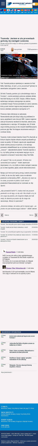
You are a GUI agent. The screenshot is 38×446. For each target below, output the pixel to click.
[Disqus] (19, 274)
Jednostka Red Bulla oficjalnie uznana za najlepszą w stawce (22, 344)
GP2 (6, 427)
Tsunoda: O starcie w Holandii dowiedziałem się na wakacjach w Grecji (14, 240)
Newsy (9, 408)
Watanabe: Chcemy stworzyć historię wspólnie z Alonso (21, 366)
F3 (3, 427)
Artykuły (17, 408)
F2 (1, 427)
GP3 (8, 427)
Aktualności (4, 408)
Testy (13, 408)
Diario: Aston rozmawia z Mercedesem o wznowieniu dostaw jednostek (22, 351)
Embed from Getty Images (9, 53)
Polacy (32, 408)
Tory (21, 414)
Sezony (3, 414)
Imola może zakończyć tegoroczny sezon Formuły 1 (22, 337)
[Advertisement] (19, 26)
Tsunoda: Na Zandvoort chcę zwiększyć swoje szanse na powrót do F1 (16, 235)
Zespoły (18, 414)
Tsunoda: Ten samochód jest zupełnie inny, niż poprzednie (16, 232)
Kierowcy (13, 414)
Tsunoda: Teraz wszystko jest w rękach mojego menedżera (16, 224)
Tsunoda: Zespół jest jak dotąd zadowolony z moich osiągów (14, 228)
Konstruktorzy (4, 415)
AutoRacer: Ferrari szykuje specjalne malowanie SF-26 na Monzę (20, 358)
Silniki (28, 414)
